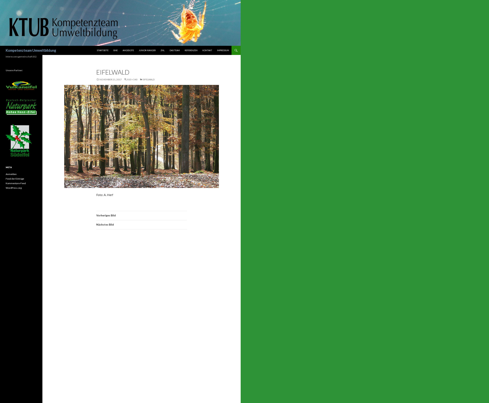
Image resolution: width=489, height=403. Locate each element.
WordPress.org (14, 187)
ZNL (163, 50)
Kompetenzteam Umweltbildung (31, 50)
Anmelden (11, 174)
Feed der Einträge (15, 178)
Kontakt (207, 50)
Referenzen (191, 50)
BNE (115, 50)
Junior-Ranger (147, 50)
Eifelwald (149, 79)
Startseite (102, 50)
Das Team (175, 50)
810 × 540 (132, 79)
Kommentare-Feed (16, 183)
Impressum (223, 50)
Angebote (128, 50)
